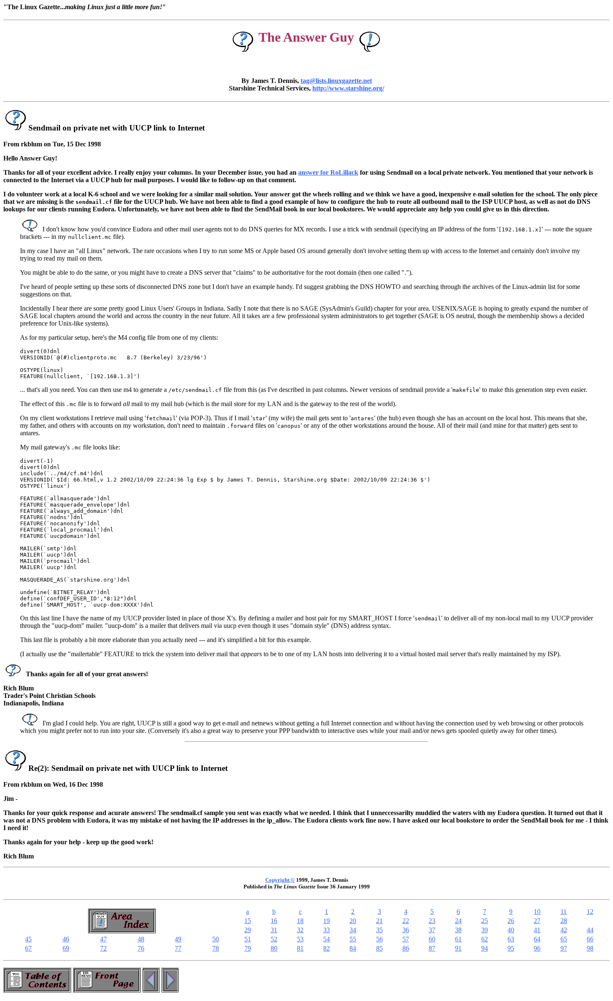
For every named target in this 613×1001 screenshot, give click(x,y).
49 (178, 939)
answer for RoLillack (328, 172)
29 (247, 929)
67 (28, 948)
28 (563, 920)
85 (379, 948)
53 (300, 939)
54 (326, 939)
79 (247, 948)
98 (590, 948)
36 (405, 929)
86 (405, 948)
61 (458, 939)
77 (178, 948)
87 (432, 948)
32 (300, 929)
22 (405, 920)
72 (103, 948)
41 (537, 929)
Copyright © (280, 880)
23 (432, 920)
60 (432, 939)
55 (352, 939)
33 (326, 929)
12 (590, 911)
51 (247, 939)
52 (274, 939)
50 (215, 939)
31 (274, 929)
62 (484, 939)
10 (537, 911)
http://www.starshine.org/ (348, 88)
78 (215, 948)
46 (66, 939)
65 (563, 939)
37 (432, 929)
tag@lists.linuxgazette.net (336, 80)
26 (510, 920)
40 (510, 929)
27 (537, 920)
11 (563, 911)
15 (247, 920)
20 (352, 920)
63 (510, 939)
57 (405, 939)
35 (379, 929)
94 (484, 948)
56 (379, 939)
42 (563, 929)
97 (563, 948)
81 (300, 948)
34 (352, 929)
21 (379, 920)
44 (590, 929)
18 (300, 920)
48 (141, 939)
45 (28, 939)
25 (484, 920)
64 (537, 939)
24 (458, 920)
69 (66, 948)
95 (510, 948)
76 (141, 948)
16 (274, 920)
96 (537, 948)
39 (484, 929)
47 (103, 939)
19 (326, 920)
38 (458, 929)
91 (458, 948)
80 (274, 948)
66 (590, 939)
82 (326, 948)
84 (352, 948)
